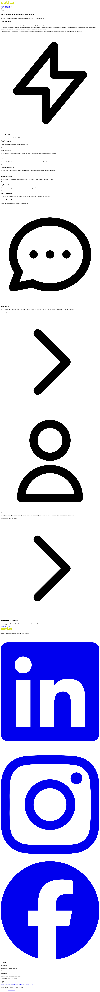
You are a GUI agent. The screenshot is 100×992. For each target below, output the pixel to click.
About (6, 6)
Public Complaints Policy (14, 984)
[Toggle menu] (1, 9)
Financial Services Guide (26, 984)
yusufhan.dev (11, 990)
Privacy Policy (4, 984)
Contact (2, 6)
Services (10, 6)
